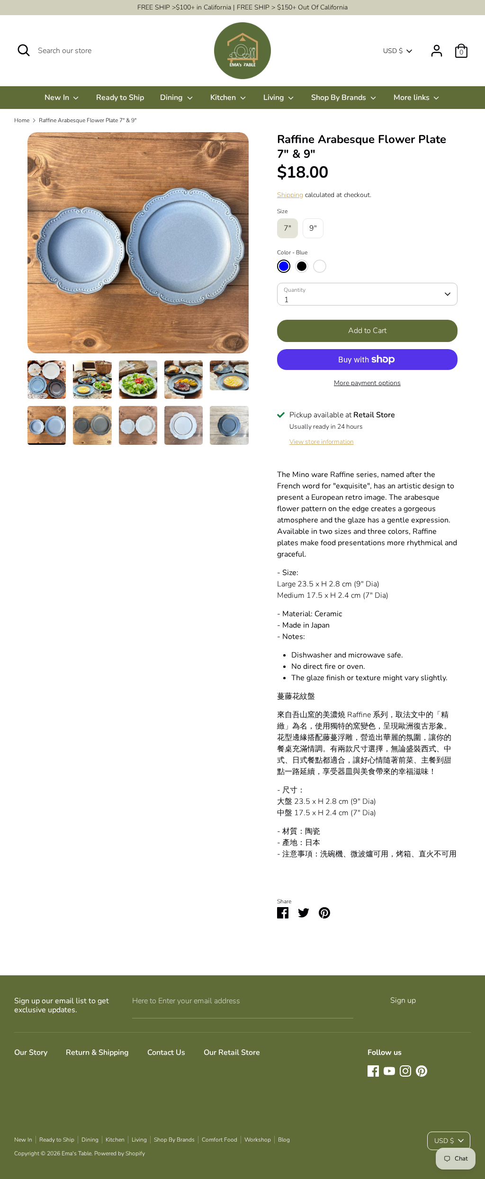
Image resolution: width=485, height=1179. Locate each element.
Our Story (30, 1052)
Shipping (290, 194)
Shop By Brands (339, 97)
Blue (283, 266)
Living (274, 97)
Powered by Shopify (119, 1153)
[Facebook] (373, 1071)
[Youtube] (389, 1071)
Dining (172, 97)
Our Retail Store (232, 1052)
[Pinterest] (421, 1071)
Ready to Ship (120, 97)
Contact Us (166, 1052)
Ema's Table (76, 1153)
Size (282, 211)
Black (301, 266)
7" (287, 228)
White (319, 266)
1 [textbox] (286, 300)
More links (412, 97)
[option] (138, 246)
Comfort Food (219, 1139)
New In (58, 97)
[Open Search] (23, 50)
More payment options (367, 382)
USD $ (393, 50)
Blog (284, 1139)
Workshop (257, 1139)
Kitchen (224, 97)
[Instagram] (405, 1071)
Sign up (403, 1000)
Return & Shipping (97, 1052)
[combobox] (367, 294)
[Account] (436, 47)
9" (313, 228)
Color (292, 252)
